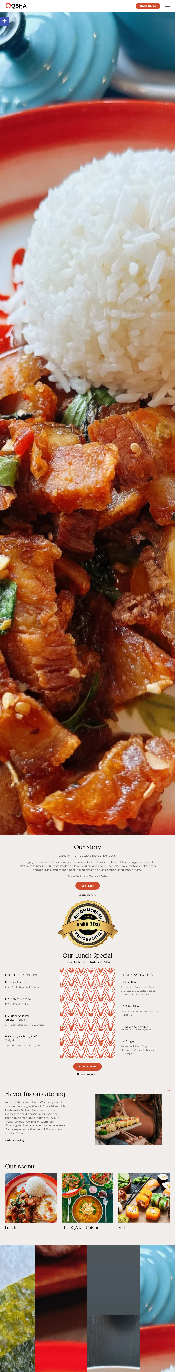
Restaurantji (85, 932)
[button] (4, 21)
